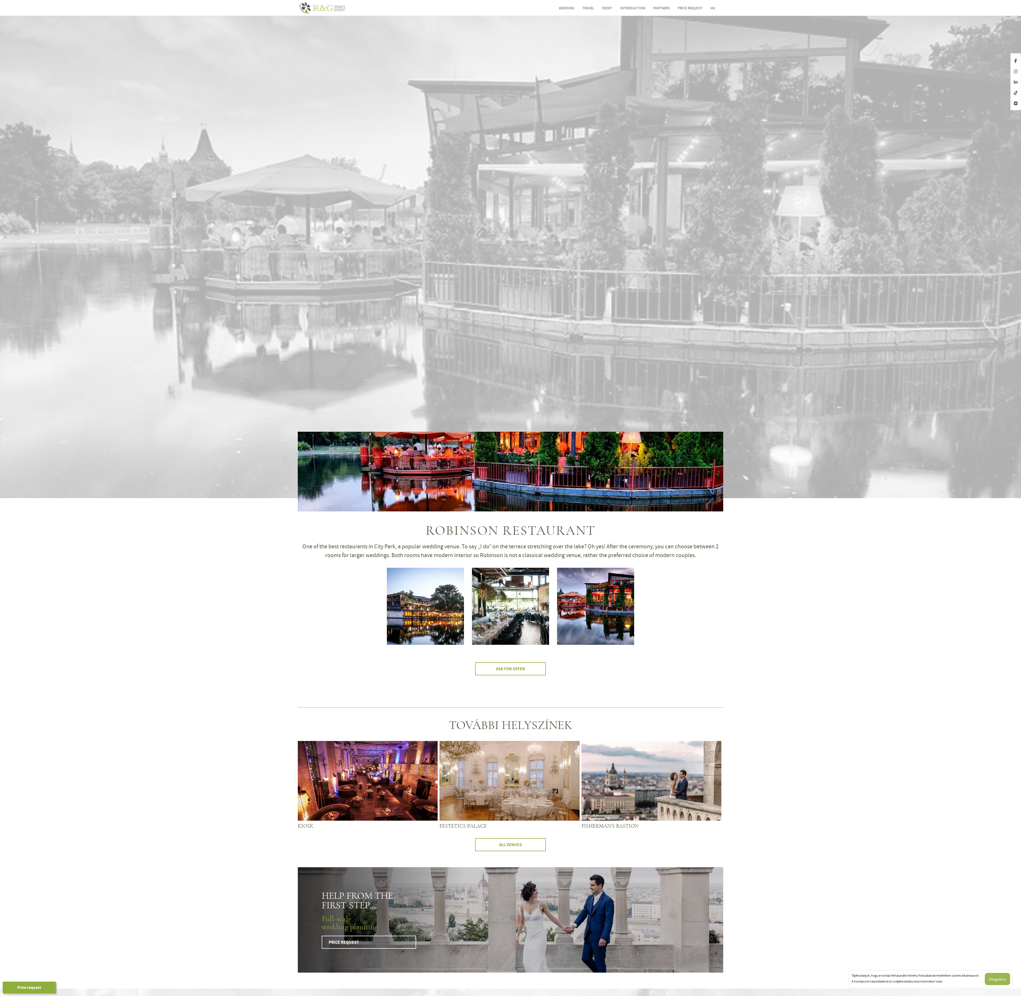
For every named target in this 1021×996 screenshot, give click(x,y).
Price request (29, 987)
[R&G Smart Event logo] (333, 8)
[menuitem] (712, 8)
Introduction (632, 8)
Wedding (566, 8)
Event (607, 8)
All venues (510, 844)
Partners (661, 8)
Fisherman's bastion (610, 826)
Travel (588, 8)
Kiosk (305, 826)
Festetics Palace (463, 826)
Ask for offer (510, 669)
